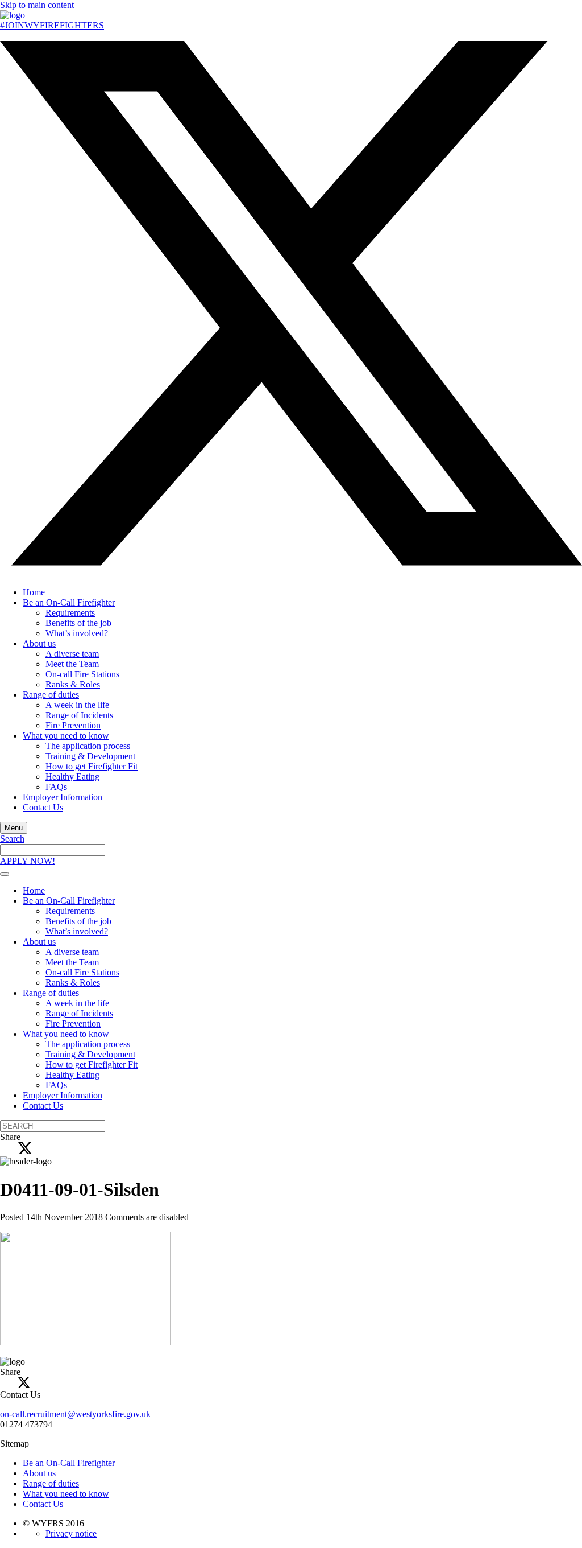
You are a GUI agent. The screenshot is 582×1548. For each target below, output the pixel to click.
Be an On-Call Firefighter (69, 602)
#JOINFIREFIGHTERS (52, 25)
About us (39, 643)
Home (34, 592)
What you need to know (66, 735)
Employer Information (62, 797)
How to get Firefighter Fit (91, 766)
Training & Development (90, 756)
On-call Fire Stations (82, 674)
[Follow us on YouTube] (3, 35)
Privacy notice (71, 1533)
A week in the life (77, 705)
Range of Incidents (79, 715)
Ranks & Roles (72, 684)
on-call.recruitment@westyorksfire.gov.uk (75, 1414)
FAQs (56, 787)
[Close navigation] (4, 874)
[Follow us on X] (291, 562)
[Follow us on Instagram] (12, 573)
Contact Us (43, 807)
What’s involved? (76, 633)
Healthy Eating (72, 776)
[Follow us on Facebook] (3, 573)
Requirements (70, 612)
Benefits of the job (78, 623)
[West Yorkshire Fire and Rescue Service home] (12, 15)
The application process (87, 746)
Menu (14, 828)
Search (12, 838)
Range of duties (51, 694)
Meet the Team (72, 664)
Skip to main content (37, 5)
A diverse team (72, 653)
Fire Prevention (73, 725)
